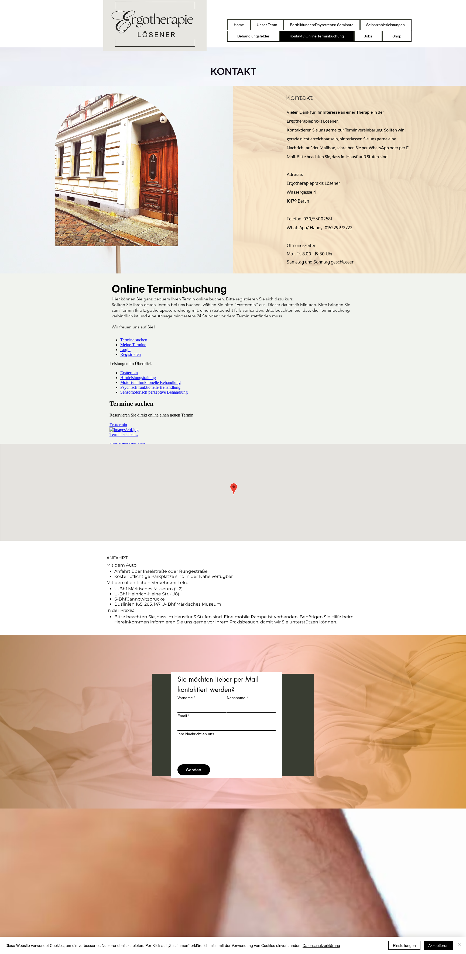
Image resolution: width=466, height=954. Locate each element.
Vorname (186, 698)
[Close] (459, 945)
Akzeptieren (438, 945)
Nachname (237, 698)
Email (183, 716)
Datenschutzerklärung (321, 945)
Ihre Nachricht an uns (195, 734)
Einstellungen (404, 945)
